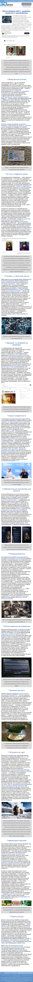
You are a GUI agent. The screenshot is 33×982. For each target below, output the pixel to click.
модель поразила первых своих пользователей (14, 853)
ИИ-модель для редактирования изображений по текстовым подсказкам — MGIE (14, 282)
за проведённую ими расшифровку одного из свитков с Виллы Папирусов (16, 785)
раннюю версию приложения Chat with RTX (15, 694)
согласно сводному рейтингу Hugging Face (14, 438)
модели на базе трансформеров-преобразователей (12, 946)
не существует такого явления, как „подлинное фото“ (15, 219)
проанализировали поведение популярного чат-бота (14, 557)
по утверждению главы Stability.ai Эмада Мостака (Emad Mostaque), (16, 940)
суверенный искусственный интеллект (14, 499)
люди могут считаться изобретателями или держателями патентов (14, 634)
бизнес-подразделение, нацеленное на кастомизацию (16, 509)
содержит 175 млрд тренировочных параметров (15, 422)
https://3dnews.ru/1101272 (25, 1)
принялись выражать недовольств (11, 862)
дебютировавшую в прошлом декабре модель (15, 97)
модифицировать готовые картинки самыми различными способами (15, 290)
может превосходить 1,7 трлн (12, 429)
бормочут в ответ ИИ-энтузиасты (12, 894)
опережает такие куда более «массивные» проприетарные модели (14, 449)
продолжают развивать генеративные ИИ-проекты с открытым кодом (16, 125)
